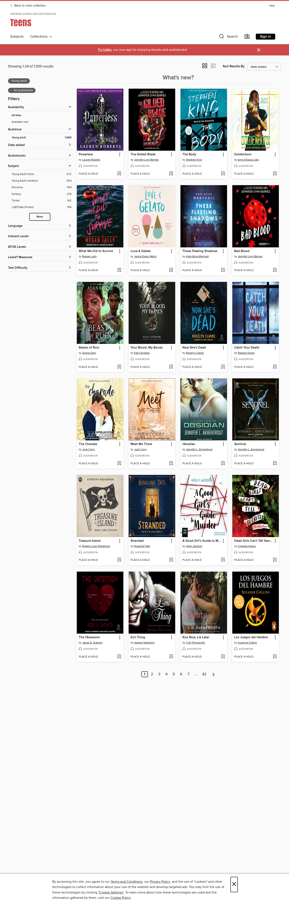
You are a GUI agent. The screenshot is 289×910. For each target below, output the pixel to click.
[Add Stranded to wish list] (171, 560)
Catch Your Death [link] (246, 348)
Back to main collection (30, 6)
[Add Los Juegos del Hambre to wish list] (274, 657)
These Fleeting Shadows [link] (199, 251)
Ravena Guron (246, 353)
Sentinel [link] (240, 444)
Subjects (17, 36)
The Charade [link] (88, 444)
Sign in (265, 36)
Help (272, 5)
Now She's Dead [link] (194, 348)
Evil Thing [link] (138, 637)
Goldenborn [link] (243, 154)
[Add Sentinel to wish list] (274, 463)
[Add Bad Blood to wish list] (274, 270)
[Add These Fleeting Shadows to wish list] (223, 270)
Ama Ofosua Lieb (248, 159)
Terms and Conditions (127, 882)
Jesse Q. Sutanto (92, 642)
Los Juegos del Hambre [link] (251, 637)
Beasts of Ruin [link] (89, 348)
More (40, 217)
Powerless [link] (86, 154)
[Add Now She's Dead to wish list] (223, 367)
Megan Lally (89, 256)
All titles (16, 115)
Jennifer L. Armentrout (199, 449)
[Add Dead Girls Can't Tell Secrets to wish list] (274, 560)
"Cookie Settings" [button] (111, 892)
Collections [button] (39, 36)
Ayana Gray (89, 353)
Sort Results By (234, 66)
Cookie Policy (120, 898)
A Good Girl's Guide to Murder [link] (201, 541)
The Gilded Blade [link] (143, 154)
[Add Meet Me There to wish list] (171, 463)
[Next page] (213, 674)
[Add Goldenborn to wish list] (274, 174)
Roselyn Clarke (195, 353)
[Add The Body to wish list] (223, 174)
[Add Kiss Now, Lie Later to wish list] (223, 657)
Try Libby (104, 50)
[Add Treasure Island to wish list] (119, 560)
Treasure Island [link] (89, 541)
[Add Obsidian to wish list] (223, 463)
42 (204, 674)
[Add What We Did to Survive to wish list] (119, 270)
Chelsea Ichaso (247, 546)
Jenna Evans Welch (145, 256)
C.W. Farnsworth (195, 642)
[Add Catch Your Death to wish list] (274, 367)
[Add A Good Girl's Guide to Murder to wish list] (223, 560)
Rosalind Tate (142, 546)
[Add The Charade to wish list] (119, 463)
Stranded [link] (137, 541)
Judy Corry (88, 449)
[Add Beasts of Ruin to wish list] (119, 367)
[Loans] (247, 37)
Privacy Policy (160, 882)
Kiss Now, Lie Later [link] (195, 637)
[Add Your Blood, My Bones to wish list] (171, 367)
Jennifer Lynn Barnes (146, 159)
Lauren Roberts (91, 159)
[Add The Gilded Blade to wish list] (171, 174)
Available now (20, 122)
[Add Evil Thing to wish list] (171, 657)
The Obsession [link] (89, 637)
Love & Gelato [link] (141, 251)
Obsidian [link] (188, 444)
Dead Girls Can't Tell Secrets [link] (253, 541)
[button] (228, 37)
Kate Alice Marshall (197, 256)
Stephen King (194, 159)
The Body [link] (189, 154)
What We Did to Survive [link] (96, 251)
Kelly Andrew (142, 353)
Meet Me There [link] (141, 444)
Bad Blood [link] (241, 251)
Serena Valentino (144, 642)
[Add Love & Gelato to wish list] (171, 270)
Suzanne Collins (247, 642)
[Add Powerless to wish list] (119, 174)
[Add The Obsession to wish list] (119, 657)
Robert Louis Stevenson (96, 546)
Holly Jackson (194, 546)
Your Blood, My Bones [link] (147, 348)
